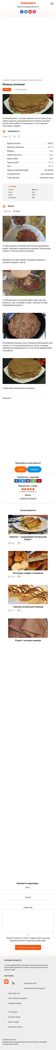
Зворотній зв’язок (15, 1027)
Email (28, 897)
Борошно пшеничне (15, 147)
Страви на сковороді (28, 499)
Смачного (28, 3)
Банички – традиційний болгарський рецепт (28, 538)
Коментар (28, 907)
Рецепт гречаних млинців (28, 640)
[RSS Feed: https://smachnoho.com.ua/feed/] (13, 983)
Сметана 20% (13, 162)
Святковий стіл (14, 993)
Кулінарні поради (14, 1003)
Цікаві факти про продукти (34, 988)
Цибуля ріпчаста (14, 155)
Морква (10, 151)
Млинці (24, 80)
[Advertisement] (28, 48)
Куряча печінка (13, 143)
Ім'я (28, 887)
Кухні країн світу (30, 983)
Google (21, 469)
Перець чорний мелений (17, 170)
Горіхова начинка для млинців (28, 607)
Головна (6, 80)
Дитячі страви (13, 1022)
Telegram (34, 469)
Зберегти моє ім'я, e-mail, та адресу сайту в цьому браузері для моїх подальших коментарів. (28, 939)
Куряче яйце (12, 159)
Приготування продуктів (17, 998)
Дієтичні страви (14, 1017)
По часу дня (12, 1012)
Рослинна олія (13, 174)
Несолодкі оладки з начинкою (28, 573)
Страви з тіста (15, 80)
